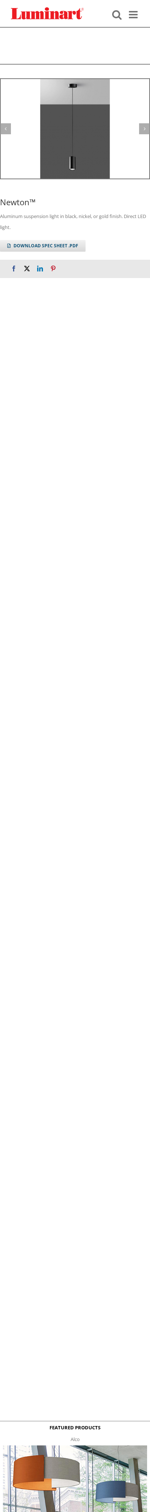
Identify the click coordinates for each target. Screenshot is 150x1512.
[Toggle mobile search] (117, 14)
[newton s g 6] (75, 129)
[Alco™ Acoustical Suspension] (75, 1447)
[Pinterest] (53, 268)
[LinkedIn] (40, 268)
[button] (5, 128)
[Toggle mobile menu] (134, 14)
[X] (26, 268)
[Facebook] (13, 268)
